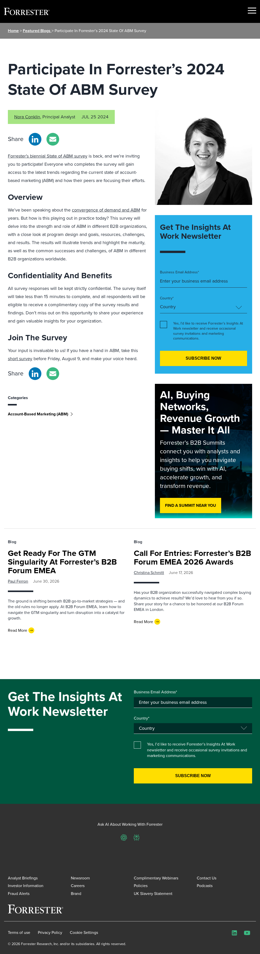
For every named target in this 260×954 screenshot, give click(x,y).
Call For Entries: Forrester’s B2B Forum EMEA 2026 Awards (192, 557)
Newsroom (80, 878)
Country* (167, 298)
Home (13, 31)
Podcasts (205, 886)
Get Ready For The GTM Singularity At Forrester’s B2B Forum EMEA (62, 562)
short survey (20, 358)
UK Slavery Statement (153, 893)
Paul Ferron (18, 581)
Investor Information (25, 886)
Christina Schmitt (149, 573)
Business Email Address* (179, 272)
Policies (141, 886)
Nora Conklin (27, 117)
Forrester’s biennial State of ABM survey (47, 156)
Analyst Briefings (23, 878)
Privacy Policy (50, 932)
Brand (76, 893)
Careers (78, 886)
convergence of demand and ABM (106, 210)
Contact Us (206, 878)
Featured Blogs (37, 31)
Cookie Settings (84, 932)
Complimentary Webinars (156, 878)
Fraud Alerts (18, 893)
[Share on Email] (52, 139)
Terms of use (19, 932)
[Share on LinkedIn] (35, 139)
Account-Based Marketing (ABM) (38, 414)
